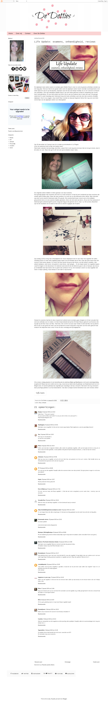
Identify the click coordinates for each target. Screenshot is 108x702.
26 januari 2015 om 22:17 (52, 553)
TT (38, 468)
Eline (39, 588)
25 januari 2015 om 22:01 (55, 519)
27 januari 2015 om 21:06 (47, 588)
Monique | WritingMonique (45, 532)
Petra (39, 445)
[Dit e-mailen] (61, 400)
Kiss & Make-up (42, 489)
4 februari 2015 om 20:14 (49, 619)
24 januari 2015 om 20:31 (51, 424)
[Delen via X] (64, 400)
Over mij (19, 33)
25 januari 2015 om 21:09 (68, 509)
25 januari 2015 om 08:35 (46, 468)
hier (51, 146)
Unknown (40, 457)
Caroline (40, 619)
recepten (12, 145)
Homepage (67, 662)
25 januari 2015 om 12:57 (48, 479)
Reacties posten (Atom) (48, 664)
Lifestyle (44, 402)
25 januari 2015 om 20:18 (52, 500)
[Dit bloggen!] (62, 400)
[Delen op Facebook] (65, 400)
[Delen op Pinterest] (67, 400)
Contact (27, 33)
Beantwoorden (41, 419)
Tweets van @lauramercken (15, 131)
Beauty (11, 137)
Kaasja (40, 412)
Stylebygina (41, 424)
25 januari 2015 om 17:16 (53, 489)
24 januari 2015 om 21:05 (47, 434)
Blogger (65, 698)
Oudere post (96, 662)
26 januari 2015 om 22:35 (53, 564)
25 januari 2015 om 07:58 (50, 457)
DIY (11, 139)
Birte (39, 599)
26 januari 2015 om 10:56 (65, 542)
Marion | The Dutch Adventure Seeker (48, 542)
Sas (39, 434)
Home (11, 33)
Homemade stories (43, 519)
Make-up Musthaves (76, 382)
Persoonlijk (12, 143)
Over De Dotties (39, 33)
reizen (11, 147)
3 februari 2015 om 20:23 (52, 609)
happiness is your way (44, 577)
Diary (40, 402)
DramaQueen (41, 553)
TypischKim (41, 630)
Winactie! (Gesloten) (15, 75)
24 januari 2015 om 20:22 (48, 412)
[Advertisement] (63, 687)
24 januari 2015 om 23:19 (47, 445)
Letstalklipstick (42, 564)
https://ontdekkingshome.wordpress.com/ (49, 509)
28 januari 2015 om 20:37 (47, 599)
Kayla (39, 479)
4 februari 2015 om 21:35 (51, 630)
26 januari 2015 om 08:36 (59, 532)
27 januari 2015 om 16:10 (57, 577)
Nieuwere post (38, 662)
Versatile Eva (41, 500)
